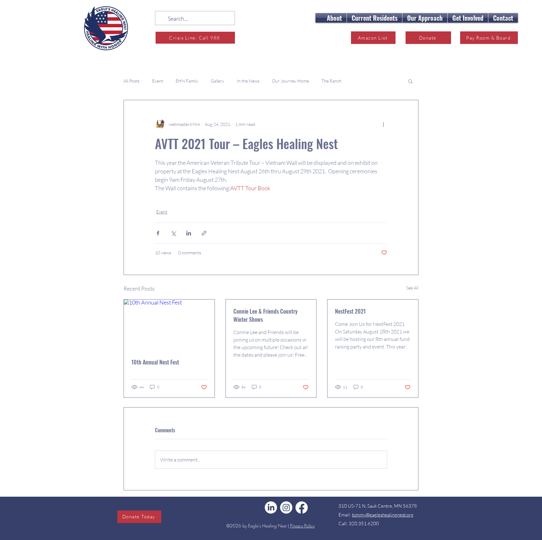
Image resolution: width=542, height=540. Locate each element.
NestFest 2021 (350, 311)
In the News (248, 81)
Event (157, 81)
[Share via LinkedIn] (189, 233)
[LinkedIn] (271, 507)
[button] (334, 18)
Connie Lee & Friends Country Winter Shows (265, 315)
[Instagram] (286, 507)
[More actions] (383, 124)
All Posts (132, 81)
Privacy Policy (302, 526)
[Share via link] (204, 233)
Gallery (217, 81)
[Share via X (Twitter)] (173, 233)
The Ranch (331, 81)
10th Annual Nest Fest (155, 362)
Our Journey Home (290, 81)
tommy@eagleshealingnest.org (382, 515)
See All (412, 287)
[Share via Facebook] (158, 233)
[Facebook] (301, 507)
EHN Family (187, 81)
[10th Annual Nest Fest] (169, 325)
